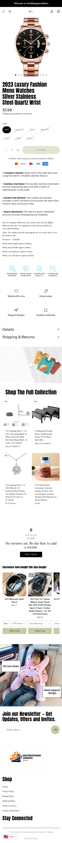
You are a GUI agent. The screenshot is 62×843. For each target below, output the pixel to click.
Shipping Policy (8, 801)
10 (40, 75)
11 (43, 75)
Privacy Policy (8, 791)
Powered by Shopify (46, 832)
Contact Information (10, 811)
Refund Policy (8, 796)
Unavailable (41, 150)
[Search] (10, 11)
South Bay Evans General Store (26, 832)
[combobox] (14, 623)
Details (8, 329)
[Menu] (3, 11)
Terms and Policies (31, 838)
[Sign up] (55, 729)
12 (46, 75)
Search (5, 787)
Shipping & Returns (18, 337)
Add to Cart (14, 631)
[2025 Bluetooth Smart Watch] (14, 584)
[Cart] (58, 11)
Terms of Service (9, 806)
